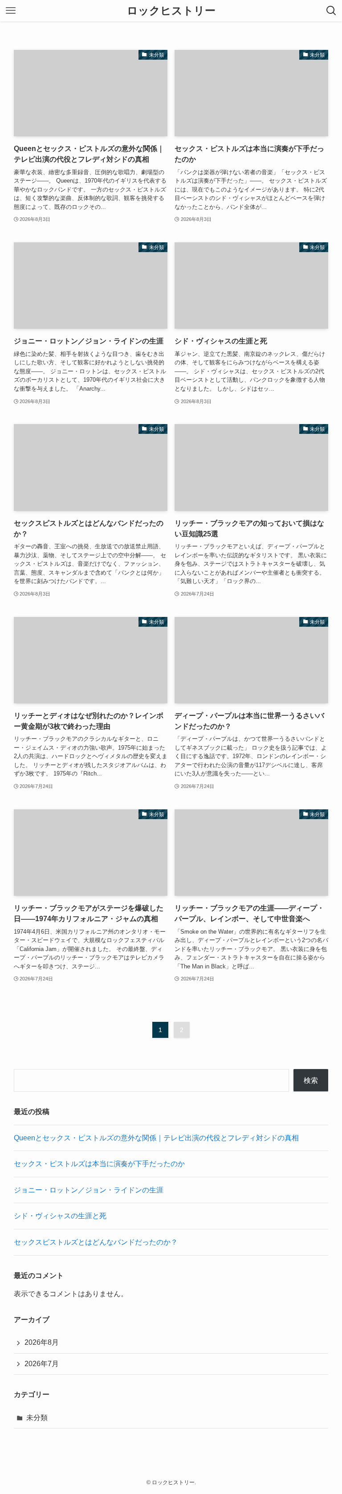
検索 (311, 1080)
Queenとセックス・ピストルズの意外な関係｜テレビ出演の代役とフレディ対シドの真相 (156, 1138)
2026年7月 (41, 1363)
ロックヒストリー (171, 10)
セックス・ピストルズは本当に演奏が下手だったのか (99, 1163)
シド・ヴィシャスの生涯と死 (60, 1216)
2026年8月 (41, 1342)
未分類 (37, 1417)
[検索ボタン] (331, 10)
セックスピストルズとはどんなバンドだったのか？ (96, 1242)
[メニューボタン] (10, 10)
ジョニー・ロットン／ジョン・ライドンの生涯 (88, 1190)
